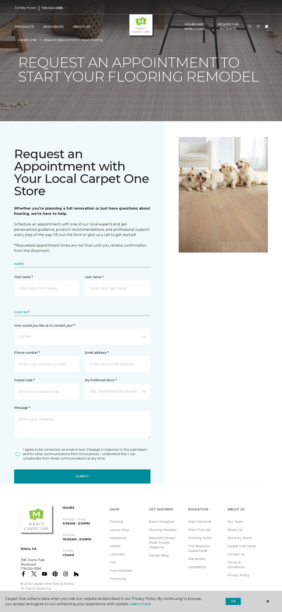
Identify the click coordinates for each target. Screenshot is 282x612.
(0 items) (266, 26)
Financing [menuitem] (118, 579)
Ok (233, 601)
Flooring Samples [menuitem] (163, 530)
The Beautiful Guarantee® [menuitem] (199, 548)
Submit (82, 476)
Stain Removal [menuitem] (199, 522)
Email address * (96, 352)
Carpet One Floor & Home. (53, 584)
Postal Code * (24, 380)
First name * (23, 277)
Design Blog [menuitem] (159, 555)
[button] (250, 27)
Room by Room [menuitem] (239, 538)
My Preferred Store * (100, 380)
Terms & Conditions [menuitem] (236, 564)
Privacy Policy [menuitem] (238, 575)
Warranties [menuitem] (197, 559)
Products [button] (24, 27)
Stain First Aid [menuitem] (199, 530)
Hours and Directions (194, 26)
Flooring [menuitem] (116, 522)
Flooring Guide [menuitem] (200, 538)
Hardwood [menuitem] (118, 538)
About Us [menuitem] (234, 530)
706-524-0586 (52, 8)
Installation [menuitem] (197, 567)
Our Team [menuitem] (235, 522)
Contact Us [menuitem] (236, 554)
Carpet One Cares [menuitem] (241, 546)
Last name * (94, 277)
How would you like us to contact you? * (44, 325)
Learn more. (140, 604)
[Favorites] (258, 27)
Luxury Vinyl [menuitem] (119, 530)
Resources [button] (53, 27)
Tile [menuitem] (113, 562)
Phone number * (27, 352)
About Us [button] (81, 27)
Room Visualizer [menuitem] (162, 522)
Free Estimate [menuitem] (121, 571)
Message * (22, 407)
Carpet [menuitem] (115, 546)
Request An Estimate (228, 26)
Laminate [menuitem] (117, 554)
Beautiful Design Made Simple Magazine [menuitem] (162, 542)
